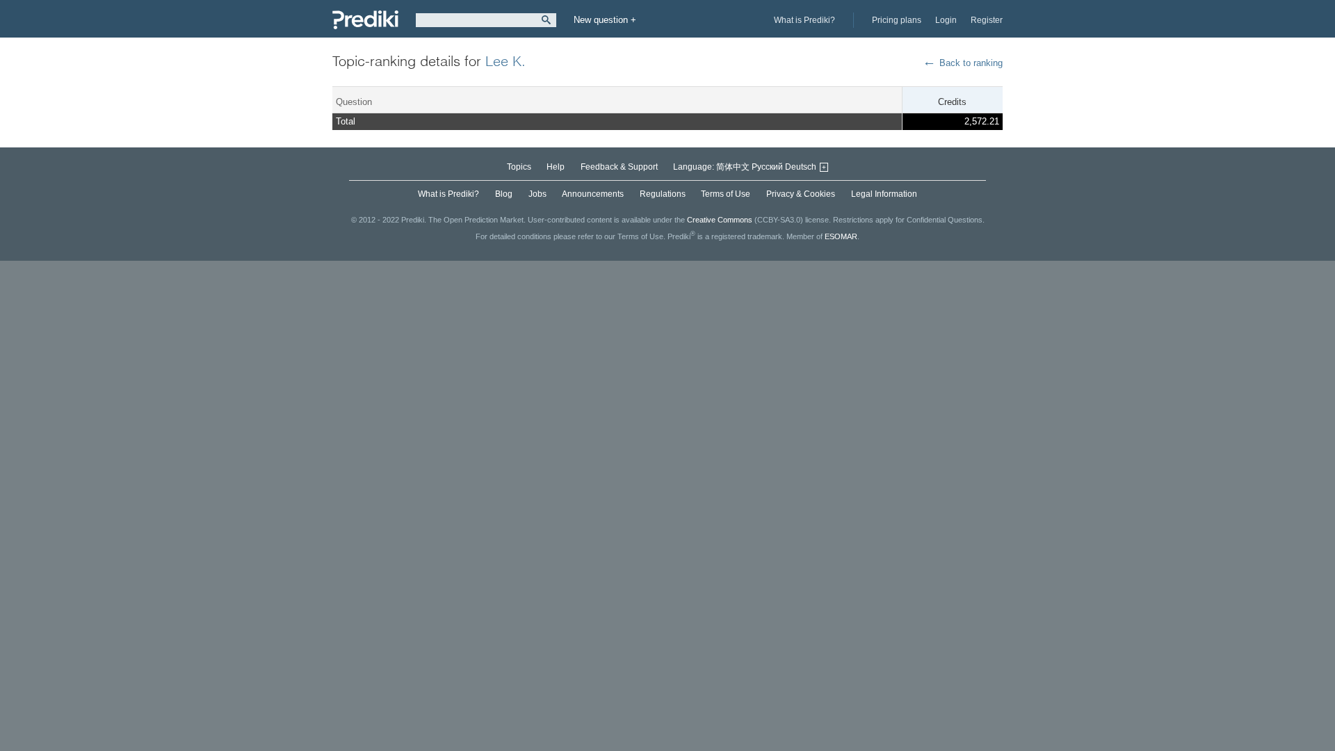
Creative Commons (719, 220)
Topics (519, 167)
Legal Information (884, 194)
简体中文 (733, 167)
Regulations (663, 194)
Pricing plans (896, 20)
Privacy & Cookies (800, 194)
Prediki (365, 19)
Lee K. (505, 61)
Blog (503, 194)
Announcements (593, 194)
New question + (605, 20)
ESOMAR (841, 236)
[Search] (546, 20)
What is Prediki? (804, 20)
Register (987, 20)
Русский (767, 167)
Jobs (537, 194)
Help (556, 167)
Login (946, 20)
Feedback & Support (619, 167)
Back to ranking (971, 63)
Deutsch (800, 167)
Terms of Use (725, 194)
